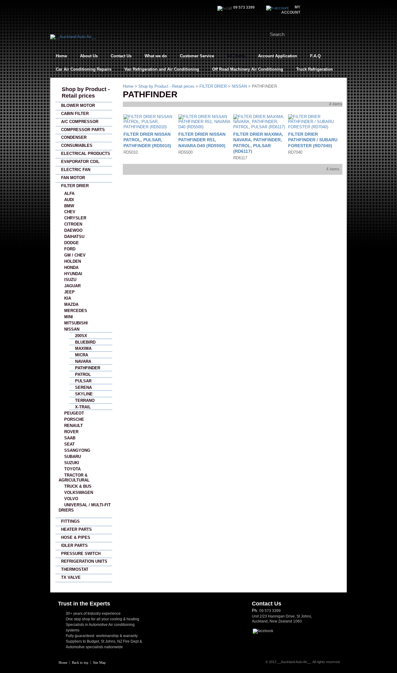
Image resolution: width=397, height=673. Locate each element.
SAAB (69, 438)
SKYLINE (84, 394)
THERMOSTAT (74, 569)
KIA (67, 298)
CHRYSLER (75, 218)
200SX (81, 335)
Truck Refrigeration (314, 69)
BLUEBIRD (85, 342)
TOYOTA (72, 469)
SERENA (83, 387)
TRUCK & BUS (77, 486)
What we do (156, 56)
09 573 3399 (270, 611)
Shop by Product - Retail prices (86, 92)
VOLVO (71, 498)
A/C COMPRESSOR (79, 121)
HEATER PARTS (76, 529)
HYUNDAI (73, 273)
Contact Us (121, 56)
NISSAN (71, 329)
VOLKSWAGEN (78, 492)
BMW (69, 206)
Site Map (99, 662)
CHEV (69, 211)
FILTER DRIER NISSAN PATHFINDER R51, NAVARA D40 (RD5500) (201, 140)
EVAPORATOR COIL (80, 161)
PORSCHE (74, 419)
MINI (68, 317)
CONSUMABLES (76, 145)
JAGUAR (72, 286)
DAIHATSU (74, 236)
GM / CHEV (75, 255)
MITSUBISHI (76, 323)
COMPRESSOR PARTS (83, 129)
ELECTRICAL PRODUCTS (85, 153)
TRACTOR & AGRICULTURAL (74, 478)
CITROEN (73, 224)
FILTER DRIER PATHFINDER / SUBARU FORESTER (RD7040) (312, 140)
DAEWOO (73, 230)
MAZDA (71, 304)
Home (61, 56)
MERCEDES (75, 310)
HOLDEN (72, 261)
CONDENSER (74, 137)
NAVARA (83, 361)
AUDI (69, 199)
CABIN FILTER (75, 113)
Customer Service (197, 56)
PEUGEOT (74, 413)
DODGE (71, 242)
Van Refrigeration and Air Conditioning (161, 69)
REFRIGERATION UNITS (84, 561)
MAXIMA (83, 348)
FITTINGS (70, 521)
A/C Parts (236, 56)
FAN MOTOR (73, 177)
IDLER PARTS (74, 545)
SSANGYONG (77, 450)
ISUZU (70, 279)
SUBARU (72, 456)
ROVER (71, 431)
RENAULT (73, 425)
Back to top (80, 662)
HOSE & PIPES (75, 537)
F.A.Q (315, 56)
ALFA (69, 193)
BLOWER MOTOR (78, 105)
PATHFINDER (87, 368)
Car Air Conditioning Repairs (83, 69)
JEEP (69, 292)
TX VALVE (71, 577)
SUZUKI (71, 462)
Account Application (277, 56)
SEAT (69, 444)
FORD (69, 249)
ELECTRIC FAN (75, 169)
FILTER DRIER (75, 185)
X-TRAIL (83, 407)
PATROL (83, 374)
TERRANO (85, 400)
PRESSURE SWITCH (80, 553)
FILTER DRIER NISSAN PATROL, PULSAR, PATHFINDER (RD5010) (147, 140)
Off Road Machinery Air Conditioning (247, 69)
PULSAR (83, 381)
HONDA (71, 267)
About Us (89, 56)
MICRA (81, 355)
